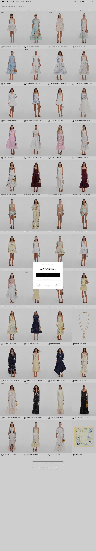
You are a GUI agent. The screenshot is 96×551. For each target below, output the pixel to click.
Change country (48, 279)
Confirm (48, 275)
